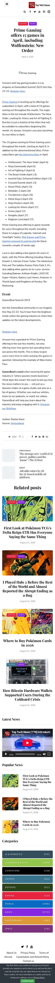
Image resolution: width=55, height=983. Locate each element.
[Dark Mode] (44, 11)
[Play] (6, 754)
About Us (11, 952)
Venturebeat (17, 423)
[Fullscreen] (49, 754)
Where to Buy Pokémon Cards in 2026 (27, 642)
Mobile (27, 904)
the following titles (29, 154)
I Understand (27, 981)
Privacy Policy (28, 952)
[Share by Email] (47, 436)
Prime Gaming (9, 102)
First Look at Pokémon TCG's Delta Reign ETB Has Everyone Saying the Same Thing (27, 532)
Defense (27, 887)
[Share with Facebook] (32, 436)
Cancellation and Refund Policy (32, 957)
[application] (27, 743)
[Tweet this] (36, 436)
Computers (27, 871)
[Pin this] (43, 436)
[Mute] (44, 754)
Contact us (28, 961)
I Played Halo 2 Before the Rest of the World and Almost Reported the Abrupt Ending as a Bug (27, 588)
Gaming (23, 24)
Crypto (11, 665)
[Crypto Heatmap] (48, 11)
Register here (17, 91)
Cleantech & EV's (27, 862)
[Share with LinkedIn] (40, 436)
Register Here (9, 331)
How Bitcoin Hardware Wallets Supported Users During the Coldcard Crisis (27, 695)
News (33, 24)
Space (27, 928)
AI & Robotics (27, 854)
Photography (27, 920)
